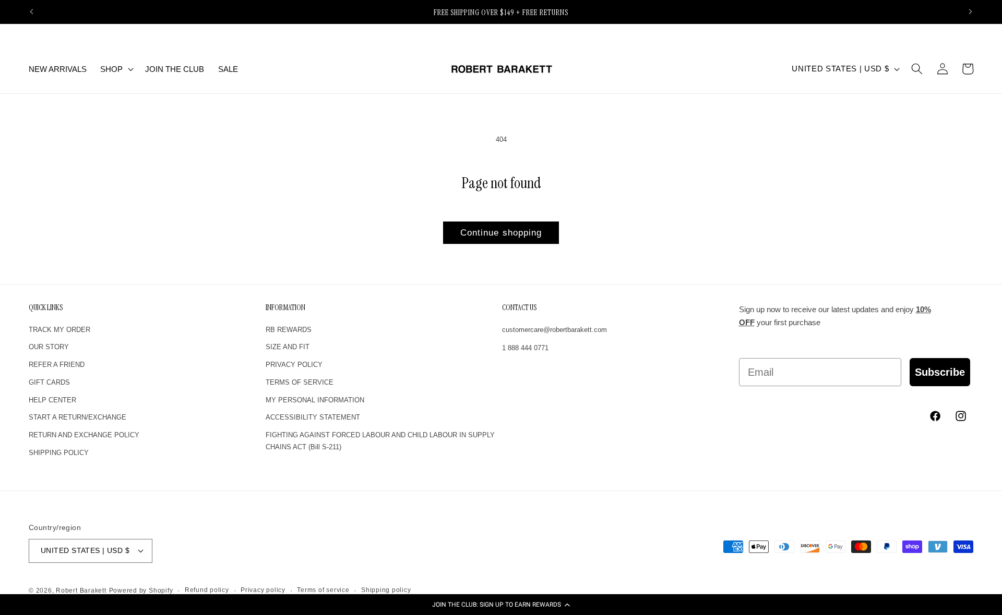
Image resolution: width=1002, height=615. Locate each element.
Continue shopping (501, 232)
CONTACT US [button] (519, 307)
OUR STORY (49, 347)
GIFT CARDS (49, 382)
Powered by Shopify (141, 590)
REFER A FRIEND (57, 364)
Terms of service (323, 590)
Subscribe (940, 372)
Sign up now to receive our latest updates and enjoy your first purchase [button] (835, 316)
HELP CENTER (52, 400)
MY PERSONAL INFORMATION (315, 400)
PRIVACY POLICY (294, 364)
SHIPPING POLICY (59, 453)
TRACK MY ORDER (59, 330)
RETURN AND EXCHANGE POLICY (84, 435)
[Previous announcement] (31, 12)
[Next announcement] (970, 12)
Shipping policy (386, 590)
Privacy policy (263, 590)
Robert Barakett (81, 590)
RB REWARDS (289, 330)
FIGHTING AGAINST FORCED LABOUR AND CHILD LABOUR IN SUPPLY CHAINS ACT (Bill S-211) (380, 441)
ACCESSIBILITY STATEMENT (313, 417)
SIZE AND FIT (287, 347)
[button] (501, 604)
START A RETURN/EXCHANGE (77, 417)
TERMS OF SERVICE (299, 382)
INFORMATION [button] (285, 307)
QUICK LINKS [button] (46, 307)
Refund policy (207, 590)
